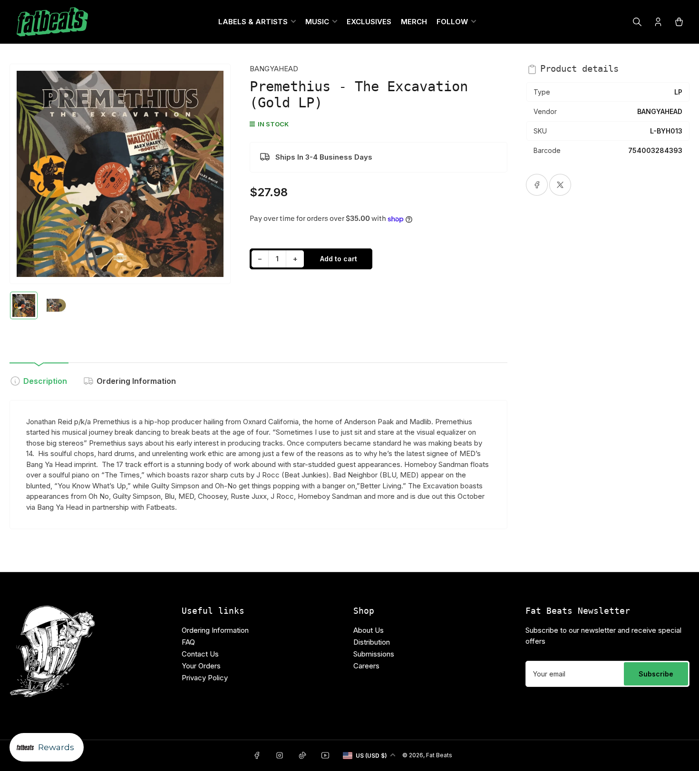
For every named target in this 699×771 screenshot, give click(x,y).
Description (45, 381)
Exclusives (369, 21)
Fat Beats (439, 755)
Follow (452, 21)
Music (317, 21)
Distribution (371, 642)
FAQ (188, 642)
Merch (414, 21)
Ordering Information (136, 381)
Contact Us (200, 653)
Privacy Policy (205, 677)
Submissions (373, 653)
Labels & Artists (253, 21)
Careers (366, 665)
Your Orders (201, 665)
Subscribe (656, 674)
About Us (368, 630)
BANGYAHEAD (274, 68)
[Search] (637, 21)
